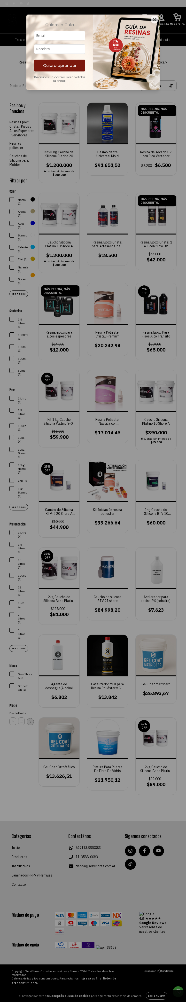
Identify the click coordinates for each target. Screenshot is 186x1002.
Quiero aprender (60, 65)
